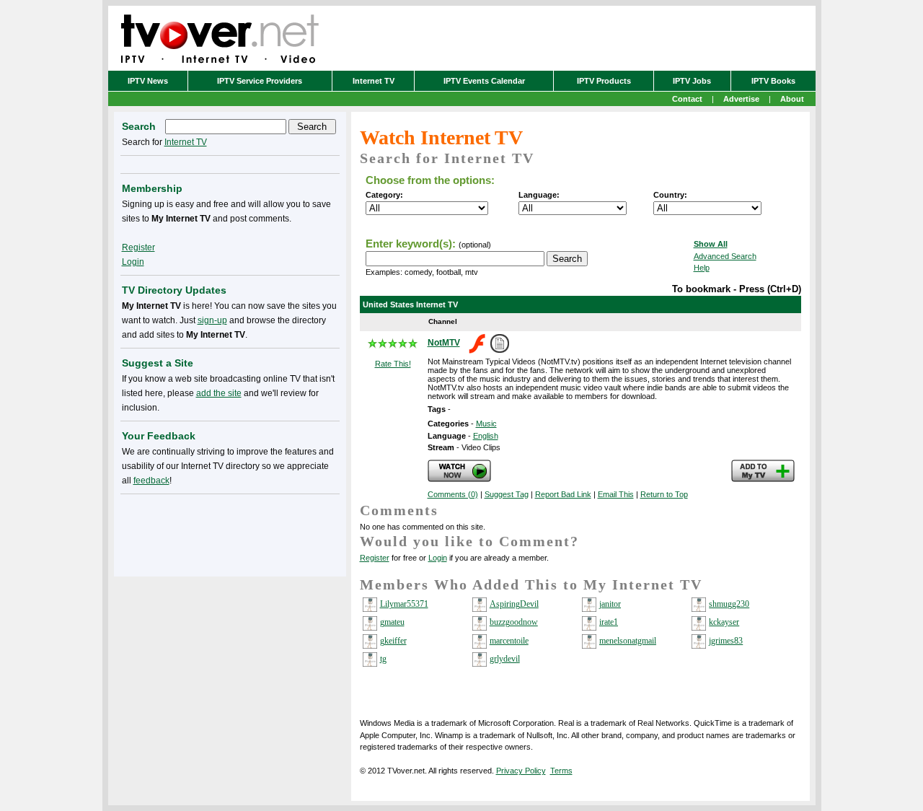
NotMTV (444, 343)
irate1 (608, 622)
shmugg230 (729, 604)
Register (374, 557)
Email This (616, 494)
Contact (687, 99)
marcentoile (509, 641)
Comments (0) (453, 494)
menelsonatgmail (627, 641)
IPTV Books (773, 80)
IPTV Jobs (692, 80)
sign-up (212, 320)
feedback (151, 480)
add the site (219, 393)
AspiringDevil (514, 604)
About (792, 99)
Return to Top (664, 494)
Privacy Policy (521, 770)
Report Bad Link (563, 494)
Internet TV (373, 80)
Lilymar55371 (404, 604)
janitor (610, 604)
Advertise (741, 99)
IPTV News (148, 80)
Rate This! (393, 363)
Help (702, 267)
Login (437, 557)
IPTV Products (604, 80)
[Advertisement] (230, 532)
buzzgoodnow (514, 622)
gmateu (392, 622)
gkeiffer (393, 641)
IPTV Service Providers (259, 80)
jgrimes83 (726, 641)
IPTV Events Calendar (484, 80)
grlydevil (505, 659)
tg (383, 659)
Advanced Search (725, 256)
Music (486, 423)
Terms (561, 770)
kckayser (724, 622)
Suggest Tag (507, 494)
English (485, 435)
